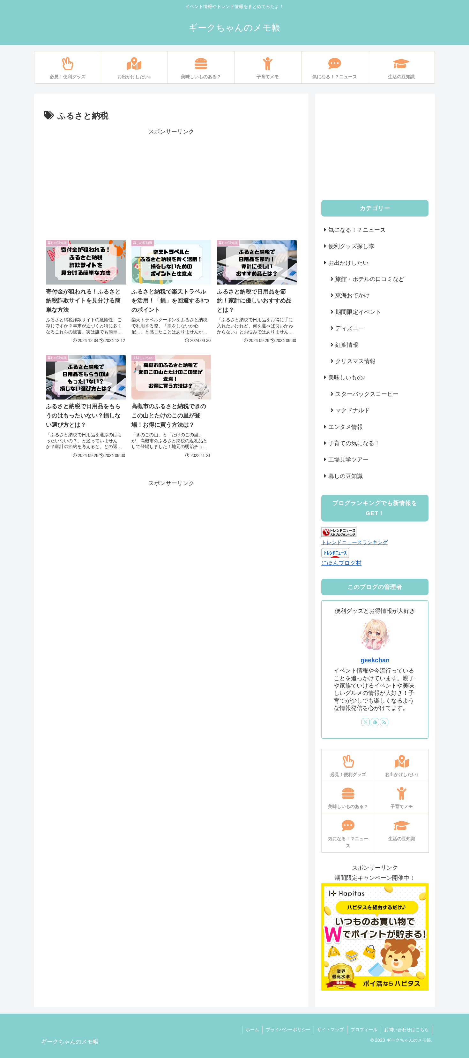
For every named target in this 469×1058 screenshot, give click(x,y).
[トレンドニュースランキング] (338, 532)
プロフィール (364, 1029)
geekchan (375, 660)
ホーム (252, 1029)
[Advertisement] (171, 181)
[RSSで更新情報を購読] (384, 722)
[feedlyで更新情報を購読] (375, 722)
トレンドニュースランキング (354, 542)
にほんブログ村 (341, 563)
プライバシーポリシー (288, 1029)
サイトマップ (330, 1029)
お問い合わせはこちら (406, 1029)
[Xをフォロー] (365, 722)
